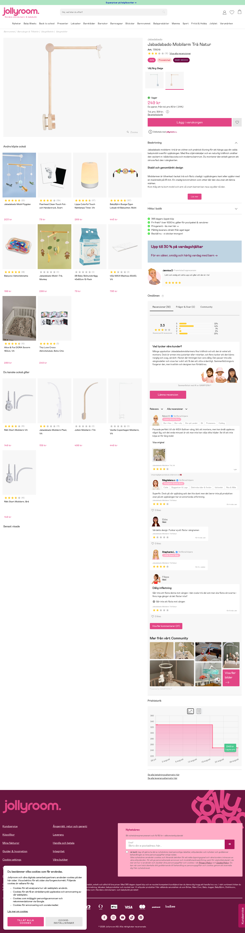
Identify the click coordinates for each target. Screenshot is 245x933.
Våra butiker (60, 859)
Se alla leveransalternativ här (162, 778)
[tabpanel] (72, 87)
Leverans (58, 834)
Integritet (58, 851)
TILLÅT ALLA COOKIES (25, 921)
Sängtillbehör (47, 31)
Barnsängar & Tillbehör (28, 31)
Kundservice (10, 826)
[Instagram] (113, 917)
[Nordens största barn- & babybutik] (20, 11)
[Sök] (163, 11)
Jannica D (168, 270)
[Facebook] (104, 917)
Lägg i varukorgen (190, 122)
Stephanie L (168, 551)
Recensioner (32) (161, 306)
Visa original (158, 442)
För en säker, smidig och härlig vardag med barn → (184, 255)
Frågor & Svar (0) (185, 306)
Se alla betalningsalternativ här (164, 774)
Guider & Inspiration (14, 851)
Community (206, 306)
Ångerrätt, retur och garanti (70, 826)
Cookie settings (11, 859)
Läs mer (194, 196)
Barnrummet (9, 31)
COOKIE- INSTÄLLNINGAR (64, 921)
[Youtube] (123, 917)
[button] (232, 12)
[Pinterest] (141, 917)
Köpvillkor (8, 834)
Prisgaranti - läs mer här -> (165, 226)
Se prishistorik (155, 114)
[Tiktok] (132, 917)
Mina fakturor (10, 843)
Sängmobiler (61, 31)
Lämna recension (168, 394)
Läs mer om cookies (18, 911)
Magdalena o (168, 480)
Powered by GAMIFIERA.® (161, 689)
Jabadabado (155, 39)
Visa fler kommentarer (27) (166, 625)
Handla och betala (63, 843)
